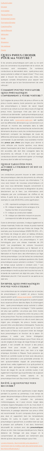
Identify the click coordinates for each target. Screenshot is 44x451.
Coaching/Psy (6, 27)
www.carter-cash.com (23, 120)
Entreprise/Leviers (8, 19)
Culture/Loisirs (6, 3)
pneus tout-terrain (24, 297)
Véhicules (4, 34)
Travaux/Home (6, 15)
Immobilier (5, 11)
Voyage (4, 7)
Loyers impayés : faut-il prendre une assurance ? (20, 443)
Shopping (4, 42)
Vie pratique (5, 46)
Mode (3, 38)
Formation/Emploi (8, 23)
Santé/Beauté (6, 30)
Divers (3, 50)
